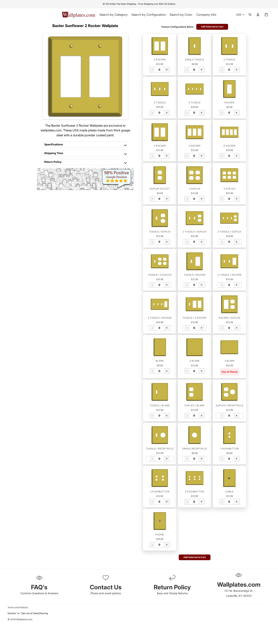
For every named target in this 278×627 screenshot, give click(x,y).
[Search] (250, 14)
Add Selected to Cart (212, 26)
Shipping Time (53, 153)
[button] (160, 46)
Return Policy (52, 161)
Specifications (53, 144)
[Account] (258, 14)
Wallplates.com (24, 619)
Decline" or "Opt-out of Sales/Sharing (28, 613)
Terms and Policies (18, 607)
